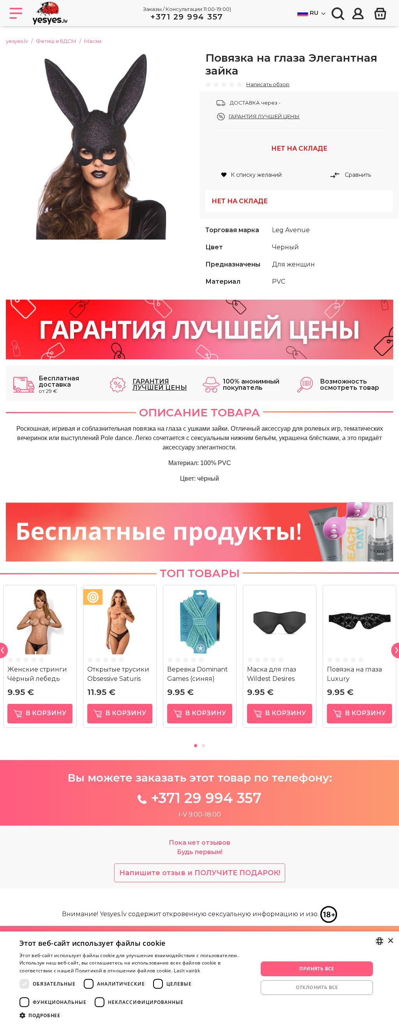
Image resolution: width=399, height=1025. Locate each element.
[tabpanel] (40, 659)
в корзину (45, 713)
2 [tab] (203, 744)
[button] (135, 1015)
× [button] (390, 941)
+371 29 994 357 (186, 16)
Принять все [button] (316, 968)
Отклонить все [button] (317, 987)
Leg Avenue (291, 230)
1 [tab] (196, 744)
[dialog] (199, 978)
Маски (92, 41)
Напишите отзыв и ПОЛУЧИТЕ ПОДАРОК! (199, 873)
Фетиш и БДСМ (56, 41)
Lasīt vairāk (187, 970)
